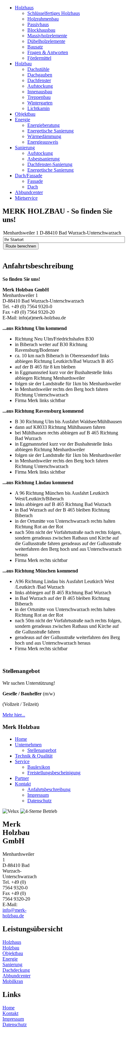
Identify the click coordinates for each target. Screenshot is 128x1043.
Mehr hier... (13, 714)
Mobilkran (12, 981)
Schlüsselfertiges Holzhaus (53, 13)
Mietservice (26, 198)
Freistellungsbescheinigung (53, 772)
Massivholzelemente (47, 35)
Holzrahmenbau (43, 18)
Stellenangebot (41, 750)
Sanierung (25, 147)
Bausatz (35, 46)
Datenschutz (39, 800)
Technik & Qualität (34, 755)
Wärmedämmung (44, 136)
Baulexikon (38, 767)
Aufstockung (40, 86)
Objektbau (25, 114)
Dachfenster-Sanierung (49, 164)
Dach (32, 186)
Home (21, 739)
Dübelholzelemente (46, 41)
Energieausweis (42, 142)
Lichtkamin (38, 108)
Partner (22, 778)
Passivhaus (38, 24)
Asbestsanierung (43, 158)
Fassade (35, 181)
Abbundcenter (29, 192)
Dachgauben (39, 74)
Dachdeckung (16, 970)
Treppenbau (39, 97)
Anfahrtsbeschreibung (49, 789)
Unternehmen (28, 744)
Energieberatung (43, 125)
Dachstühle (38, 69)
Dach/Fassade (28, 175)
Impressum (38, 795)
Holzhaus (24, 7)
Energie (22, 119)
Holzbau (23, 63)
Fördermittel (39, 58)
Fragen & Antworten (47, 52)
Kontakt (23, 783)
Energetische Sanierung (50, 130)
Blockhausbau (41, 30)
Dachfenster (39, 80)
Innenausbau (39, 91)
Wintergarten (40, 102)
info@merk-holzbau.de (14, 912)
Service (22, 761)
